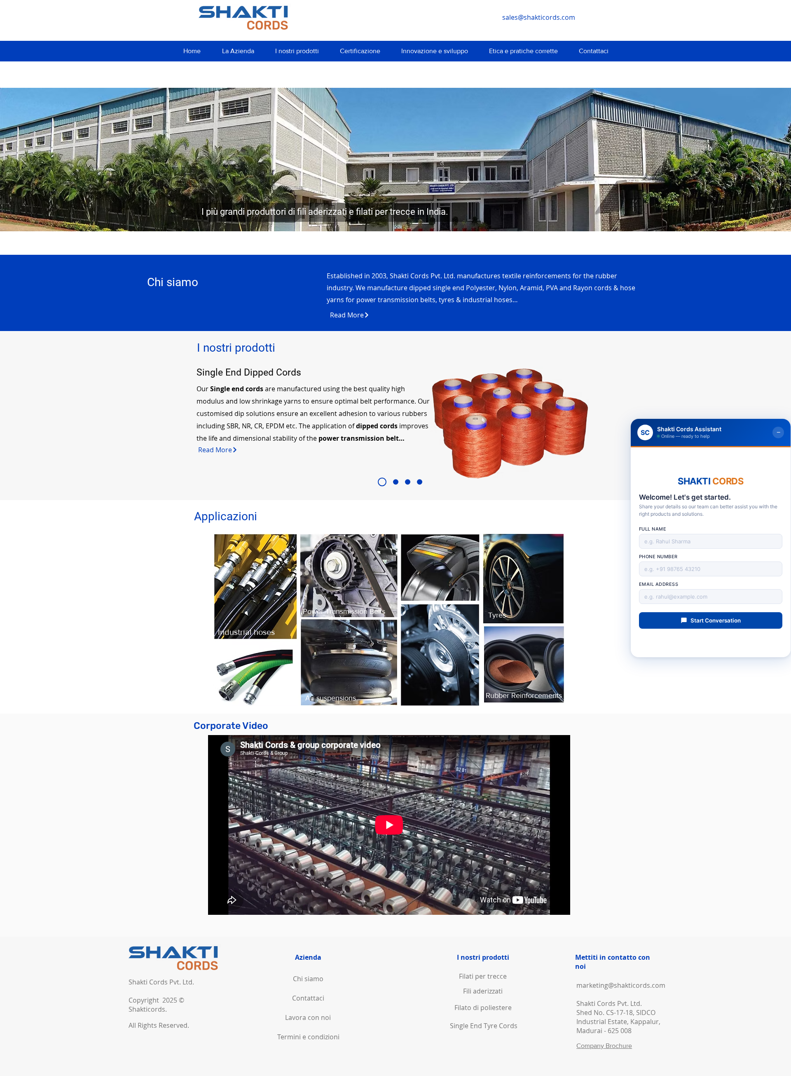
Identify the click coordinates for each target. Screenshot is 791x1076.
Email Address (659, 584)
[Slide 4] (419, 481)
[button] (237, 51)
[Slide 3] (407, 481)
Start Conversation (715, 620)
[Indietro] (23, 159)
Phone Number (658, 556)
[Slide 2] (394, 481)
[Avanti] (767, 159)
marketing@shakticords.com (620, 985)
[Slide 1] (380, 481)
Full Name (653, 529)
